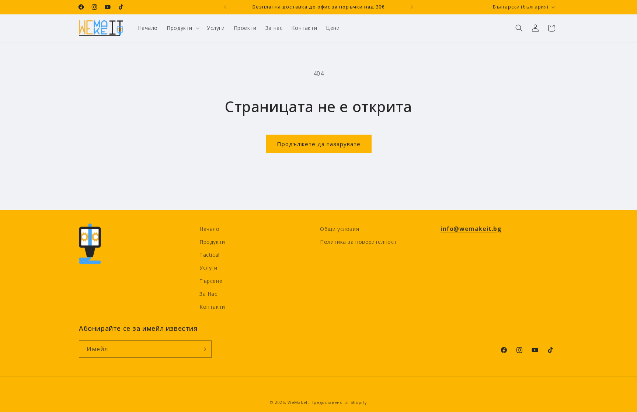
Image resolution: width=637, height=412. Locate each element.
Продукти (212, 241)
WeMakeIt (298, 402)
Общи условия (339, 228)
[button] (182, 28)
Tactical (209, 254)
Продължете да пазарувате (319, 144)
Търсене (210, 280)
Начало (209, 228)
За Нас (208, 293)
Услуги (208, 267)
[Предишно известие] (225, 7)
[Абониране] (203, 349)
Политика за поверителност (358, 241)
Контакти (212, 306)
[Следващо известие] (412, 7)
